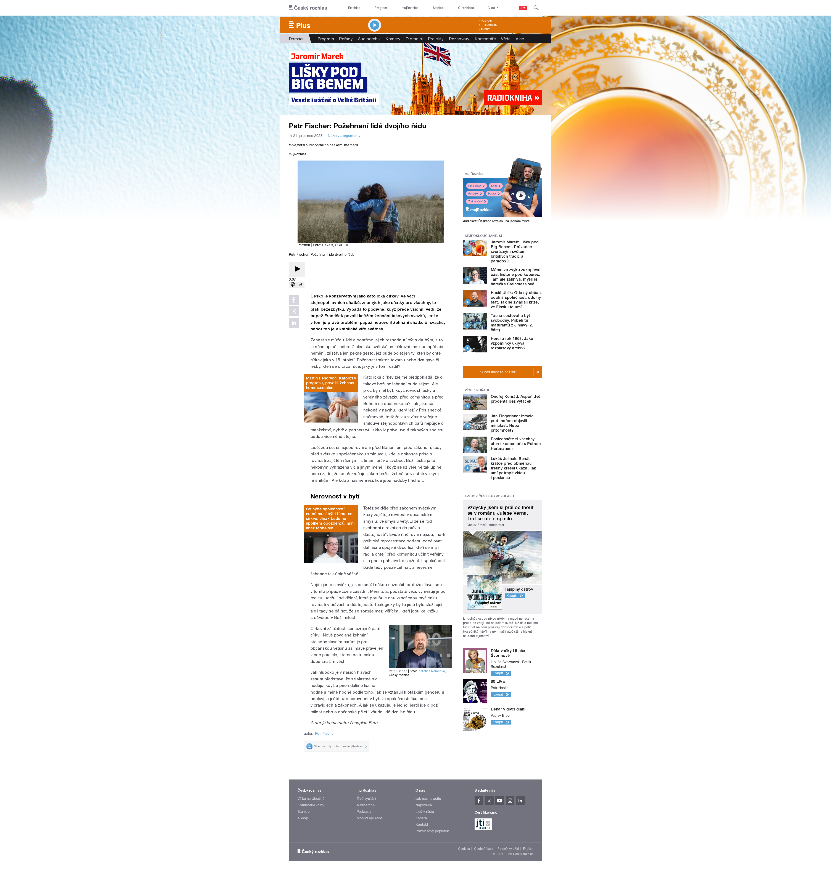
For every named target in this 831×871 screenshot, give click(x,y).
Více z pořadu (478, 390)
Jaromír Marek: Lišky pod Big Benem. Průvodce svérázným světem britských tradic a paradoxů (515, 251)
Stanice (438, 8)
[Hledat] (536, 8)
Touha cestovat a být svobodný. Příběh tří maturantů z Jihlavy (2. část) (512, 322)
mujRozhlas (410, 8)
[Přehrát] (297, 269)
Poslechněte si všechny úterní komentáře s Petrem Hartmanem (516, 444)
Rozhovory (459, 38)
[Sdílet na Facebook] (294, 300)
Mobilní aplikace (369, 818)
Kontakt (422, 825)
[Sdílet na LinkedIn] (294, 323)
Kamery (484, 29)
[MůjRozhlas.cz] (297, 155)
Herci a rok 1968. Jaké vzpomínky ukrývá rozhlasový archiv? (512, 343)
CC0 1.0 (341, 245)
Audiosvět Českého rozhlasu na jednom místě (496, 221)
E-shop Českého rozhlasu (489, 496)
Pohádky (473, 193)
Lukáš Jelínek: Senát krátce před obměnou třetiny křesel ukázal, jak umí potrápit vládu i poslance (513, 468)
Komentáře (485, 38)
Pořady (346, 38)
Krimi (494, 185)
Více (522, 38)
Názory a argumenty (344, 136)
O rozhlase (466, 8)
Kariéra (421, 818)
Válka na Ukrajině (311, 799)
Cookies (464, 848)
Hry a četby (475, 185)
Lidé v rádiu (425, 812)
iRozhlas (354, 8)
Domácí (296, 38)
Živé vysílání (475, 201)
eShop (303, 818)
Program (381, 8)
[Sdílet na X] (294, 311)
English (528, 848)
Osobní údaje (483, 848)
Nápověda (424, 805)
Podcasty (364, 812)
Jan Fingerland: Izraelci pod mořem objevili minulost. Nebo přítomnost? (513, 423)
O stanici (414, 38)
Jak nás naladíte (428, 799)
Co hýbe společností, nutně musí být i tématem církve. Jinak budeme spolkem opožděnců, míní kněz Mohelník (330, 518)
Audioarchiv (488, 25)
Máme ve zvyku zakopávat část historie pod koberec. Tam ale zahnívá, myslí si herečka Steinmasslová (516, 276)
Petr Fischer (325, 733)
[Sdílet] (300, 285)
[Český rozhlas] (308, 8)
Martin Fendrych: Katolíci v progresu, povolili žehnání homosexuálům (331, 383)
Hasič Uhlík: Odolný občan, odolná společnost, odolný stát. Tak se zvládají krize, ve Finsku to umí (516, 299)
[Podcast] (293, 285)
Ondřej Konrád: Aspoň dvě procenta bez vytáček (516, 398)
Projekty (436, 38)
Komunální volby (311, 805)
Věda (506, 38)
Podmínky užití (508, 848)
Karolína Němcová (432, 671)
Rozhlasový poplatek (432, 831)
